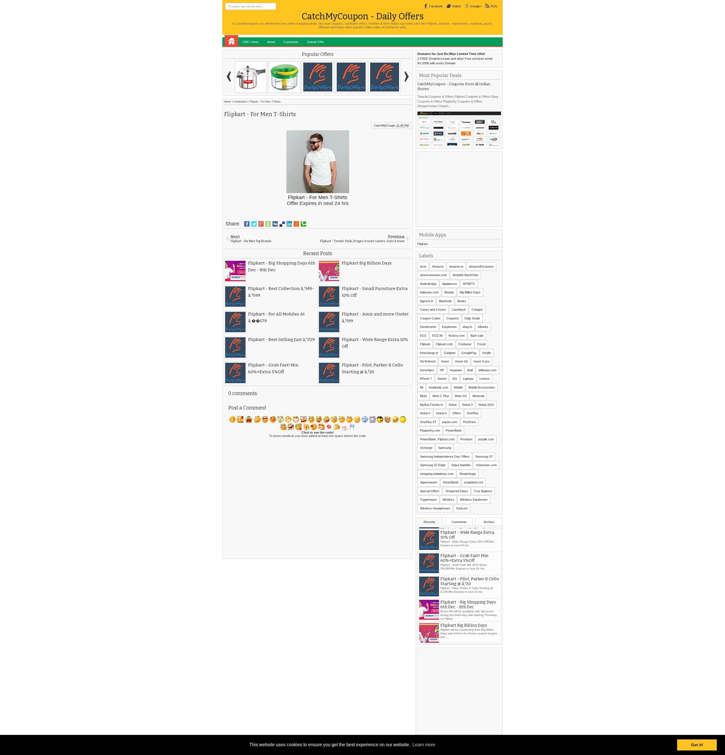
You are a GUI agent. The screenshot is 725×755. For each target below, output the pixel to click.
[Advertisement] (459, 188)
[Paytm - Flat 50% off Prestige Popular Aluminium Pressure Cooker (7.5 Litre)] (251, 77)
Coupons (452, 318)
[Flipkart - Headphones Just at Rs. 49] (351, 77)
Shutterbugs (467, 473)
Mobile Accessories (481, 387)
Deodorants (428, 327)
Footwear (465, 344)
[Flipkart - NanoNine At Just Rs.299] (317, 77)
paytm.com (449, 422)
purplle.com (486, 439)
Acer (423, 266)
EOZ (423, 335)
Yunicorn (462, 508)
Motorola (478, 396)
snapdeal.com (473, 482)
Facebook (436, 6)
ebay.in (467, 327)
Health (486, 353)
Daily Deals (472, 318)
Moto (423, 396)
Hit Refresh (428, 361)
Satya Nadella (460, 465)
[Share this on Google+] (261, 224)
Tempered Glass (456, 491)
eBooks (483, 327)
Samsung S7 (484, 456)
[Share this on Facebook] (247, 224)
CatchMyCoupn (384, 125)
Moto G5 (461, 396)
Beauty (449, 292)
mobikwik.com (438, 387)
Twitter (456, 6)
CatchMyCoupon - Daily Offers (363, 16)
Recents (429, 522)
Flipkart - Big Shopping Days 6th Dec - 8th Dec (468, 626)
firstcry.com (457, 335)
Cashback (459, 309)
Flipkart (422, 244)
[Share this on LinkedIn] (289, 224)
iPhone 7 (426, 378)
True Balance (483, 491)
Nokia (453, 404)
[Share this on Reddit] (296, 224)
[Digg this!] (275, 224)
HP (442, 370)
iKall (470, 370)
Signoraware (428, 482)
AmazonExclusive (481, 266)
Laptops (468, 378)
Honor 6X (461, 361)
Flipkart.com (444, 344)
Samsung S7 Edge (432, 465)
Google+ (476, 6)
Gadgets (450, 353)
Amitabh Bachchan (465, 275)
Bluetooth (445, 301)
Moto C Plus (440, 396)
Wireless (448, 499)
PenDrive (469, 422)
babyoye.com (429, 292)
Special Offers (430, 491)
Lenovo (484, 378)
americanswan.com (433, 275)
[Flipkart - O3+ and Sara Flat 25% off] (384, 77)
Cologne (477, 309)
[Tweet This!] (254, 224)
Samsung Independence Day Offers (445, 456)
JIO (454, 378)
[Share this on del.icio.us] (282, 224)
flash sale (476, 335)
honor (445, 361)
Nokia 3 (467, 404)
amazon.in (456, 266)
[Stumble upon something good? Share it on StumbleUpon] (268, 224)
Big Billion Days (470, 292)
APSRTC (469, 283)
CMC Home (250, 42)
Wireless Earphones (474, 499)
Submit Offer (315, 42)
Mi (421, 387)
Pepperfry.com (430, 430)
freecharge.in (429, 353)
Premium (466, 439)
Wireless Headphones (435, 508)
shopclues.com (486, 465)
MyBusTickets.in (431, 404)
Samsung (444, 447)
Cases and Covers (433, 309)
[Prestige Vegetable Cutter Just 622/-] (284, 77)
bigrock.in (426, 301)
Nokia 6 (441, 413)
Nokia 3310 (486, 404)
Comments (290, 42)
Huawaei (456, 370)
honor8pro (427, 370)
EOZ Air (437, 335)
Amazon (437, 266)
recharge (426, 447)
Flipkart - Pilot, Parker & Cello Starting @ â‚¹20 (469, 603)
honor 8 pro (481, 361)
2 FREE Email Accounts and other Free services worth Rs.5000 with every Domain (454, 58)
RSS (494, 6)
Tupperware (428, 499)
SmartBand (450, 482)
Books (461, 301)
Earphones (449, 327)
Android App (428, 283)
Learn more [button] (423, 744)
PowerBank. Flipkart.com (437, 439)
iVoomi (442, 378)
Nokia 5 (425, 413)
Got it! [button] (697, 745)
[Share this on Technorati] (303, 224)
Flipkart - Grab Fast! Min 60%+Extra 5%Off (464, 580)
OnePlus (473, 413)
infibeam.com (487, 370)
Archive (489, 522)
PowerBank (454, 430)
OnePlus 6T (428, 422)
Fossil (481, 344)
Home (231, 40)
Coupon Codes (430, 318)
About (271, 42)
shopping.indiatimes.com (437, 473)
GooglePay (469, 353)
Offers (456, 413)
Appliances (449, 283)
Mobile (458, 387)
